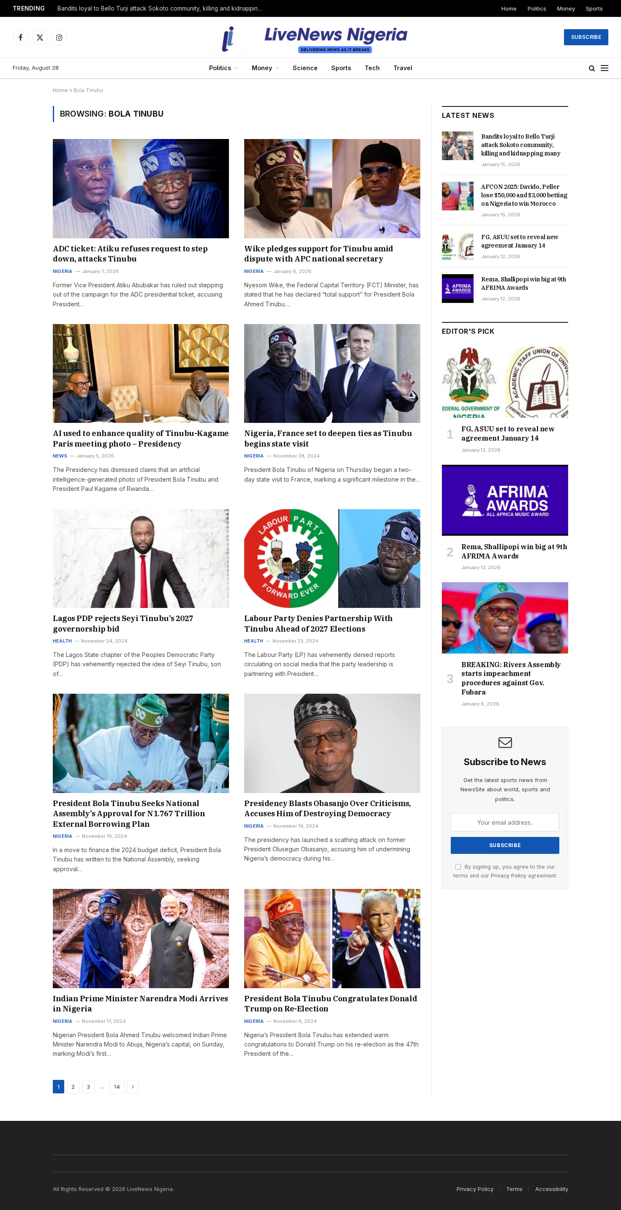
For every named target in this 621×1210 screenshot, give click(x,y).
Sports (594, 8)
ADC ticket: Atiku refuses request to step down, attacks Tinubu (130, 254)
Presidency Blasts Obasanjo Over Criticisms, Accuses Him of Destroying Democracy (327, 808)
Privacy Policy (508, 875)
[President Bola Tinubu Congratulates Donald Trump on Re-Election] (332, 938)
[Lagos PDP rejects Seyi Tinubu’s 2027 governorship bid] (141, 558)
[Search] (592, 68)
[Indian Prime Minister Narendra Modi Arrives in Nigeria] (141, 938)
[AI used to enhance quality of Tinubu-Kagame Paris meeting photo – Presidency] (141, 373)
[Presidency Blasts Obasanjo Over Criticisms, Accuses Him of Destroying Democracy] (332, 743)
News (60, 456)
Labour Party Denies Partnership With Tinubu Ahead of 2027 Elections (318, 623)
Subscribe (586, 37)
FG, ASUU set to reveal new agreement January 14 (519, 241)
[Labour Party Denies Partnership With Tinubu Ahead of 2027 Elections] (332, 558)
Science (305, 67)
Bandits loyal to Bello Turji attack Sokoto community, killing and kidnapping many (521, 145)
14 (117, 1086)
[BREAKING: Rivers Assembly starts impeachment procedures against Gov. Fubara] (505, 617)
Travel (402, 67)
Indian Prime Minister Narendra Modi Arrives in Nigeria (140, 1004)
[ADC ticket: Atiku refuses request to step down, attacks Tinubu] (141, 188)
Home (509, 8)
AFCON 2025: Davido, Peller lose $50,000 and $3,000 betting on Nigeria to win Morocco (163, 8)
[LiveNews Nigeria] (310, 37)
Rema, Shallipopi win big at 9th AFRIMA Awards (523, 283)
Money (566, 8)
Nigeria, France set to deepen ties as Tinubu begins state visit (328, 438)
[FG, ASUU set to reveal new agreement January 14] (458, 246)
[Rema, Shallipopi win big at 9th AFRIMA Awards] (458, 288)
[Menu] (604, 68)
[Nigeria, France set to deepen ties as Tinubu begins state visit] (332, 373)
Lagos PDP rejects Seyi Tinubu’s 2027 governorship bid (123, 623)
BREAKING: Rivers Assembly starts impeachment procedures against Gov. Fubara (511, 678)
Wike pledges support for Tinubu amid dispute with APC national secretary (318, 254)
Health (62, 641)
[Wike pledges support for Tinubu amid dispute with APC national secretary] (332, 188)
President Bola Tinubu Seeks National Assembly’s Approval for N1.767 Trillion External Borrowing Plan (129, 813)
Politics (537, 8)
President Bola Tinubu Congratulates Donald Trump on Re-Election (330, 1004)
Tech (372, 67)
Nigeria (63, 271)
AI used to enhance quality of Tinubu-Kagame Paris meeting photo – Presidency (141, 438)
